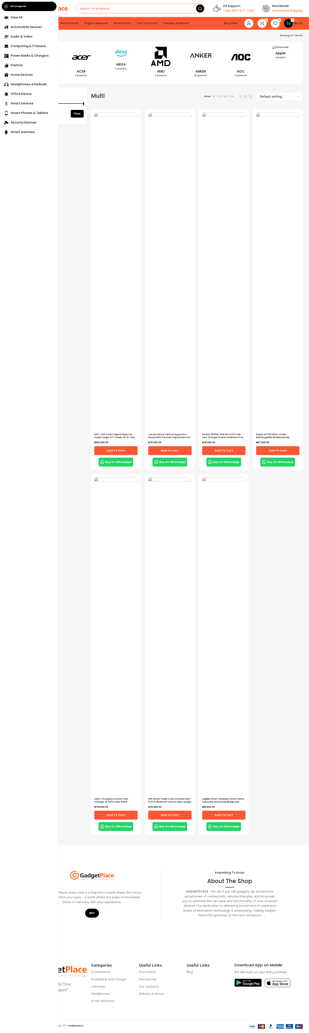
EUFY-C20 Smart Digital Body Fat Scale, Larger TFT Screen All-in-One (114, 436)
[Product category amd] (161, 62)
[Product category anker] (201, 62)
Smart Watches (102, 1001)
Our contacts (149, 986)
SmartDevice (100, 972)
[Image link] (248, 982)
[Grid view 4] (250, 97)
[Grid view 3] (245, 97)
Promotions (147, 972)
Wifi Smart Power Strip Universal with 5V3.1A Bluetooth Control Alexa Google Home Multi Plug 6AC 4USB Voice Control (169, 803)
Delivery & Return (151, 994)
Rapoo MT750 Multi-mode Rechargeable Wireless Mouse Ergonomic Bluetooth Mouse (272, 437)
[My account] (248, 23)
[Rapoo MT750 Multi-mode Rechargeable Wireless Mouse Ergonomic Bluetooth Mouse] (277, 272)
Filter (77, 113)
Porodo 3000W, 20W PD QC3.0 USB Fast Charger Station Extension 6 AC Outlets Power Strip (223, 437)
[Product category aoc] (240, 62)
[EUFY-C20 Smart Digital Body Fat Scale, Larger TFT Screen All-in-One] (116, 272)
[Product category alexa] (121, 59)
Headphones (100, 994)
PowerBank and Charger (109, 979)
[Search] (200, 8)
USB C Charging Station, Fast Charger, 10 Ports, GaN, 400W (111, 800)
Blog (190, 972)
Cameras (98, 986)
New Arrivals (147, 979)
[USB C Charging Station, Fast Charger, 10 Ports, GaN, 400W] (116, 636)
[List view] (240, 97)
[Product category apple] (280, 53)
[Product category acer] (81, 62)
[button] (116, 450)
